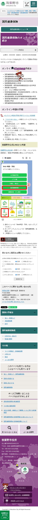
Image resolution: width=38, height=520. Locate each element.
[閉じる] (12, 68)
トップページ (11, 10)
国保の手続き (8, 312)
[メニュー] (34, 4)
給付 (6, 324)
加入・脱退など (10, 318)
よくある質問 (9, 360)
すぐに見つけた (8, 274)
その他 (5, 345)
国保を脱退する (9, 378)
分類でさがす (20, 10)
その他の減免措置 (10, 406)
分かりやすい (8, 269)
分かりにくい (27, 269)
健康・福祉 (28, 10)
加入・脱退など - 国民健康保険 (14, 374)
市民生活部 (6, 290)
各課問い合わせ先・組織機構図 (19, 495)
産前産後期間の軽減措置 (12, 401)
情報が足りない (27, 261)
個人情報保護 (6, 463)
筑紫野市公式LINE (7, 150)
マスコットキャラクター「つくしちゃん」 (18, 489)
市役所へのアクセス (17, 501)
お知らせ (8, 354)
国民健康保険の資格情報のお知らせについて (18, 417)
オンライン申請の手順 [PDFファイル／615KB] (19, 115)
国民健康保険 (15, 12)
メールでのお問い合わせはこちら (13, 301)
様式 (6, 357)
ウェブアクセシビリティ (23, 463)
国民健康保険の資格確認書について (15, 421)
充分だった (7, 261)
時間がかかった (27, 274)
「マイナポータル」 (11, 119)
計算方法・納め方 (11, 336)
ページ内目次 (19, 50)
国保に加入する (9, 383)
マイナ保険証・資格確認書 (13, 351)
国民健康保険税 (8, 330)
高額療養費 (8, 321)
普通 (18, 261)
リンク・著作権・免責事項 (11, 460)
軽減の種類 (8, 339)
